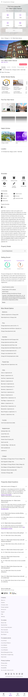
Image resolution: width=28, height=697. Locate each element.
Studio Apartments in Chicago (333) (8, 317)
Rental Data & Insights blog (7, 654)
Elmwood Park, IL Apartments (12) (8, 406)
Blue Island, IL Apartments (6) (7, 383)
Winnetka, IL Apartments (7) (7, 389)
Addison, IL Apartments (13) (7, 403)
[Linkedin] (8, 674)
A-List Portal (4, 640)
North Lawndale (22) (5, 447)
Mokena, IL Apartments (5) (7, 395)
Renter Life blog (4, 632)
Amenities (14, 67)
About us (3, 600)
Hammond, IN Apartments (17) (7, 386)
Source (3, 302)
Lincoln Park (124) (5, 433)
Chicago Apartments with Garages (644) (9, 339)
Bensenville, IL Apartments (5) (7, 409)
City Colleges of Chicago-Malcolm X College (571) (12, 467)
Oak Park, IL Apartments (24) (7, 378)
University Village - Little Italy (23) (8, 445)
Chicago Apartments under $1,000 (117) (9, 325)
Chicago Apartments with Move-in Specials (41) (11, 328)
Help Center (3, 657)
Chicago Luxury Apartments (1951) (8, 353)
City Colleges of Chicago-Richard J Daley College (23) (12, 464)
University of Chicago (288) (7, 472)
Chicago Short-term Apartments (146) (9, 364)
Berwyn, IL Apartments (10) (7, 375)
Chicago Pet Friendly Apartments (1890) (9, 356)
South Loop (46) (4, 442)
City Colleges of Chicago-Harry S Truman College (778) (13, 458)
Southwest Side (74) (5, 436)
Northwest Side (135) (5, 431)
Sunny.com (3, 609)
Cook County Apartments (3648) (8, 422)
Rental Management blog (6, 652)
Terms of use (4, 665)
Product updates (4, 607)
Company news (4, 604)
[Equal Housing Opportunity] (6, 674)
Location (8, 67)
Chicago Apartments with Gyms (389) (9, 342)
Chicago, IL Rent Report (6, 494)
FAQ (2, 614)
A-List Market (4, 645)
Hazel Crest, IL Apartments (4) (7, 392)
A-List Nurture (4, 647)
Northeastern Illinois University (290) (9, 470)
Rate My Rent (4, 625)
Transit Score (20, 260)
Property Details (20, 67)
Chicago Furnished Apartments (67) (9, 350)
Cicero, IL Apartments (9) (6, 372)
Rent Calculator (4, 629)
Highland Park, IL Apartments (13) (8, 397)
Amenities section (5, 509)
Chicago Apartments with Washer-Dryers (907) (11, 347)
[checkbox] (7, 15)
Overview (3, 67)
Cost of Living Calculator (6, 627)
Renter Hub (3, 622)
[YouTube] (17, 674)
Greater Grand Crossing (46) (7, 439)
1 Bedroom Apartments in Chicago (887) (9, 314)
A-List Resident (4, 650)
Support (3, 612)
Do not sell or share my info (7, 670)
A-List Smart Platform (6, 643)
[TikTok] (22, 674)
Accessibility (3, 667)
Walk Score (6, 260)
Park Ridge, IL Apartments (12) (7, 400)
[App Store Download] (5, 593)
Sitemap (3, 616)
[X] (14, 674)
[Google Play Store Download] (13, 593)
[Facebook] (11, 674)
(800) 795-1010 (4, 62)
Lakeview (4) (4, 450)
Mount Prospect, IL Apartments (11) (9, 411)
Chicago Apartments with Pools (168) (9, 345)
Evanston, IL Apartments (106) (7, 414)
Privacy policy (4, 663)
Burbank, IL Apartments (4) (7, 381)
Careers (3, 602)
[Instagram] (19, 674)
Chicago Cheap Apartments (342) (8, 331)
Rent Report (4, 634)
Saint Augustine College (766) (7, 461)
